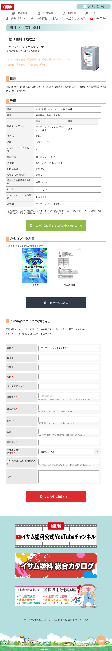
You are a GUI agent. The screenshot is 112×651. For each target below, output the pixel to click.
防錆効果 (33, 65)
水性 (10, 59)
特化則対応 (34, 59)
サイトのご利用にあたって (37, 619)
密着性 (21, 65)
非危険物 (20, 59)
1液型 (45, 65)
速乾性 (11, 65)
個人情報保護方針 (62, 619)
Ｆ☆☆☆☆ (64, 59)
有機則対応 (49, 59)
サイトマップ (81, 619)
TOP (101, 641)
